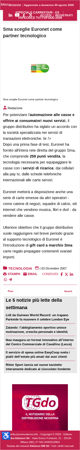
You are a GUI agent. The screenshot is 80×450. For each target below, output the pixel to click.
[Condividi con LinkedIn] (71, 274)
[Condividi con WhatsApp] (5, 279)
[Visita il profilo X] (30, 15)
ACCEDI (46, 15)
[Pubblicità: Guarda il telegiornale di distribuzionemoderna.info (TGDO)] (40, 407)
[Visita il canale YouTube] (17, 15)
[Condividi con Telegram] (10, 279)
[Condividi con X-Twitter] (66, 274)
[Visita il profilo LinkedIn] (10, 15)
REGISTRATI (64, 15)
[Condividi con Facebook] (61, 274)
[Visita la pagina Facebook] (24, 15)
